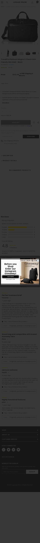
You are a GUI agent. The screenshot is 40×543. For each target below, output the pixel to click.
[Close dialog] (38, 261)
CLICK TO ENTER (10, 276)
